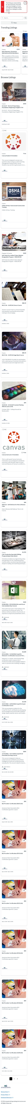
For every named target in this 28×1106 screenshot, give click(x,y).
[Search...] (12, 17)
